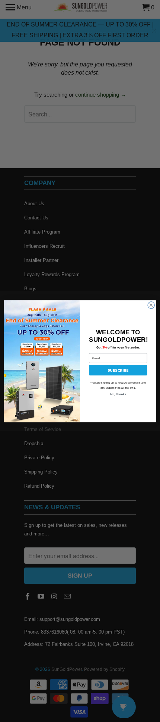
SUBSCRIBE (118, 370)
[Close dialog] (151, 304)
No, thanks (118, 393)
